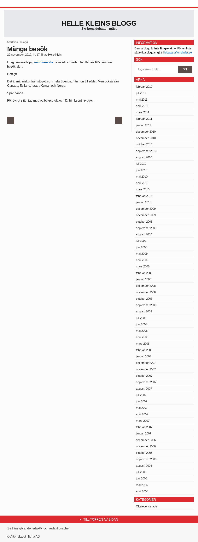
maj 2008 (142, 330)
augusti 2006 (144, 465)
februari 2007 (144, 427)
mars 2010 (142, 189)
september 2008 (146, 305)
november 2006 (146, 446)
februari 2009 (144, 273)
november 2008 (146, 292)
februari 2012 (144, 86)
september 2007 (146, 382)
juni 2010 (141, 170)
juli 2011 (141, 93)
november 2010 (146, 138)
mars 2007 (142, 420)
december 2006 (146, 440)
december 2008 (146, 285)
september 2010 (146, 151)
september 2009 (146, 228)
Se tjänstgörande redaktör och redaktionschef (38, 528)
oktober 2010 (144, 144)
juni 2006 (141, 478)
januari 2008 (143, 356)
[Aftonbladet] (18, 4)
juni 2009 (141, 247)
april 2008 (142, 337)
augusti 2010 (144, 157)
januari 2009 (143, 279)
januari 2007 (143, 433)
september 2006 (146, 459)
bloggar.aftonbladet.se (178, 52)
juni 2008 (141, 324)
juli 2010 (141, 163)
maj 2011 (141, 99)
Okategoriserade (146, 506)
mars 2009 (142, 266)
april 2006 (142, 491)
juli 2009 (141, 240)
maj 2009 (142, 253)
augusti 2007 (144, 388)
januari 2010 (143, 202)
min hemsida (43, 62)
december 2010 (146, 131)
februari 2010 (144, 196)
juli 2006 (141, 472)
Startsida (12, 41)
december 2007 (146, 362)
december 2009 (146, 208)
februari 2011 (144, 118)
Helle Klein (54, 54)
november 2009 (146, 215)
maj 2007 (142, 407)
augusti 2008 (144, 311)
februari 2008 (144, 350)
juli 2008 (141, 318)
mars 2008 (142, 343)
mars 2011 (142, 112)
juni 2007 (141, 401)
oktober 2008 (144, 298)
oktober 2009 (144, 221)
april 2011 (142, 106)
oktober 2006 (144, 452)
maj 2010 (142, 176)
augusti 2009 (144, 234)
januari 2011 (143, 125)
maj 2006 (142, 485)
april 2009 (142, 260)
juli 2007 (141, 395)
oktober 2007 (144, 375)
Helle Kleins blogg (99, 23)
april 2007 (142, 414)
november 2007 (146, 369)
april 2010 (142, 183)
